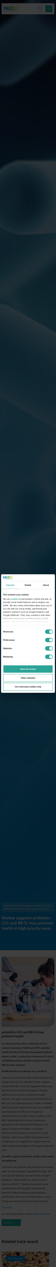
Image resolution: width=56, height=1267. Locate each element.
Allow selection (28, 678)
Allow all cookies (28, 669)
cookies (15, 599)
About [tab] (46, 585)
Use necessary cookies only (28, 687)
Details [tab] (28, 585)
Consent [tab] (10, 585)
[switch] (49, 640)
